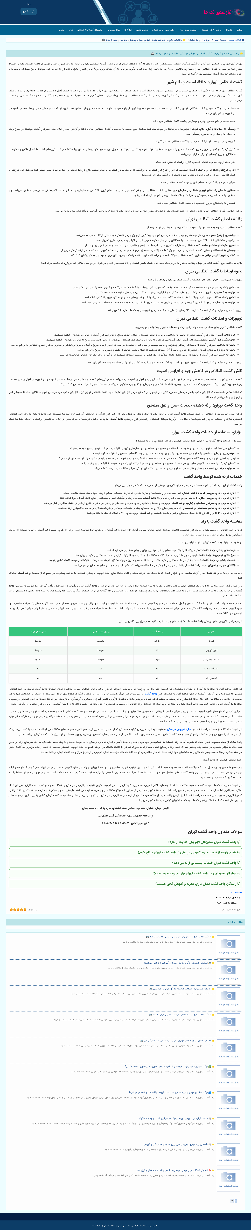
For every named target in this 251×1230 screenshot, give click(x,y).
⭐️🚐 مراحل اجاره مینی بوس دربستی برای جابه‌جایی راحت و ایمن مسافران (176, 1118)
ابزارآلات (128, 30)
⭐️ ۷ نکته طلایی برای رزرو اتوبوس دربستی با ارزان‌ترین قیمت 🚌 (181, 1015)
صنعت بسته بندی (188, 30)
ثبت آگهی (28, 11)
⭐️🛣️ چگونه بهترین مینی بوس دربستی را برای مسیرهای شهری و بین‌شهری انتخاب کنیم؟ (169, 1067)
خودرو (240, 30)
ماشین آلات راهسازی (211, 30)
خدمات (229, 30)
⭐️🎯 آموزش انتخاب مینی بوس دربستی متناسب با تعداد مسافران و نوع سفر (175, 1170)
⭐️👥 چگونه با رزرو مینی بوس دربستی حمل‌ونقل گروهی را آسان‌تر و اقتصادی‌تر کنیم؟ (171, 1093)
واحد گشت (194, 40)
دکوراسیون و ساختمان (163, 30)
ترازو (70, 30)
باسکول (60, 30)
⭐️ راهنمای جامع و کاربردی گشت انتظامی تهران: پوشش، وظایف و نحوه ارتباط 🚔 (143, 40)
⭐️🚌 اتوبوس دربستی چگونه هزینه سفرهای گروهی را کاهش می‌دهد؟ (179, 963)
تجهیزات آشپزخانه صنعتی (90, 30)
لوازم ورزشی (142, 30)
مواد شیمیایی (113, 30)
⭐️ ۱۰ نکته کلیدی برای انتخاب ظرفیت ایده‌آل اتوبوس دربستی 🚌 (181, 989)
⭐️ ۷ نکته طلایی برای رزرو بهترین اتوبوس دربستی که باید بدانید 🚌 (180, 937)
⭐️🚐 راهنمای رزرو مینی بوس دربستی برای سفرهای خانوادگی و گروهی (178, 1144)
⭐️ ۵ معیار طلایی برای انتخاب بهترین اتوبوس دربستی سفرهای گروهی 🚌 (177, 1041)
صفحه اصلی (220, 40)
